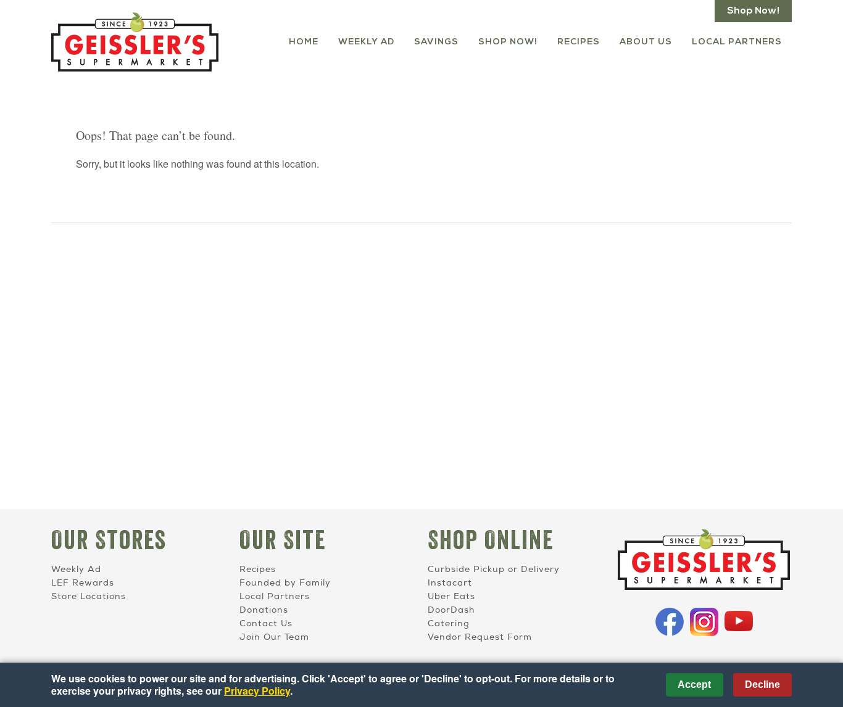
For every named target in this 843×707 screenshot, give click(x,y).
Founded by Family (285, 583)
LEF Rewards (82, 583)
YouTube (739, 622)
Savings (436, 42)
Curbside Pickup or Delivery (494, 569)
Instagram (704, 622)
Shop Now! (753, 11)
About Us (646, 42)
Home (303, 42)
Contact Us (266, 623)
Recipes (578, 42)
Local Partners (737, 42)
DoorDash (451, 610)
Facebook (669, 622)
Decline (762, 684)
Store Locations (88, 596)
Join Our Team (274, 637)
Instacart (450, 583)
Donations (263, 610)
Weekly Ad (366, 42)
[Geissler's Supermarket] (704, 561)
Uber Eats (451, 596)
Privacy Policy (257, 691)
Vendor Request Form (480, 637)
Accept (694, 684)
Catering (449, 623)
